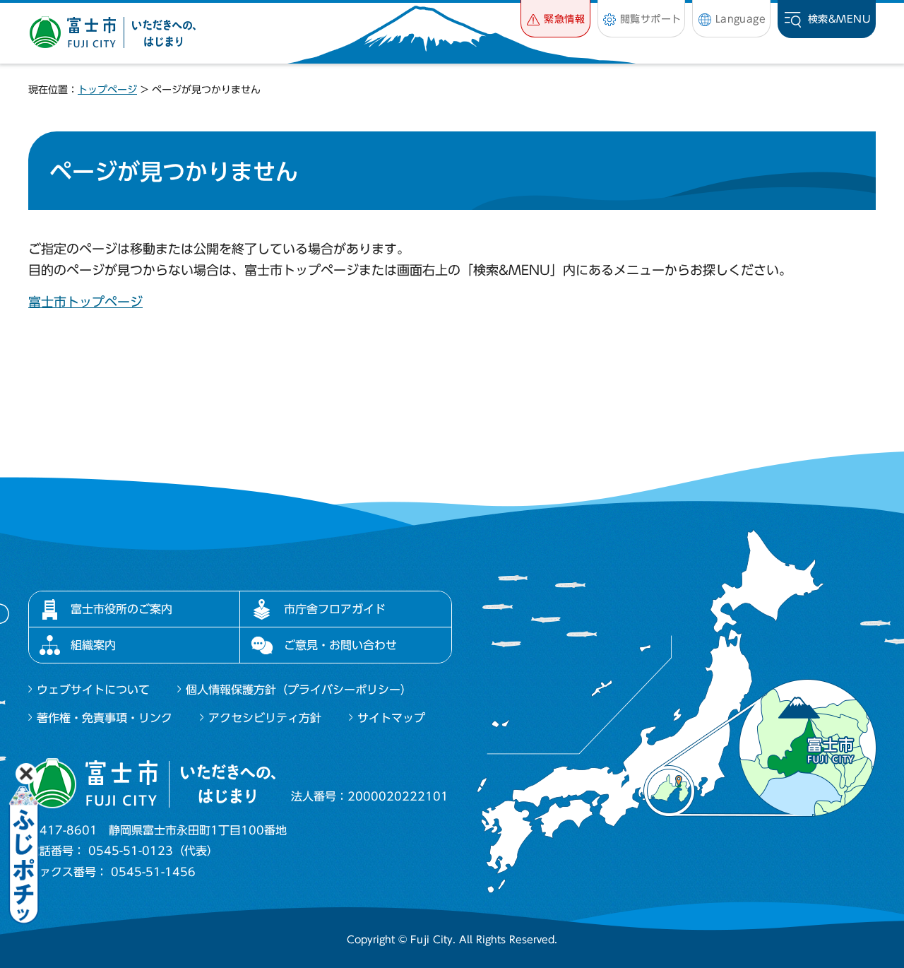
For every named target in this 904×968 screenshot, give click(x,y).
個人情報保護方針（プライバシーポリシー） (299, 689)
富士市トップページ (85, 301)
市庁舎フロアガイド (335, 609)
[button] (555, 18)
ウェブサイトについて (93, 689)
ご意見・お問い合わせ (340, 645)
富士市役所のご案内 (121, 609)
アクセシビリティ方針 (264, 718)
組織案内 (93, 645)
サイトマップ (391, 718)
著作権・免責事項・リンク (104, 718)
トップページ (107, 90)
